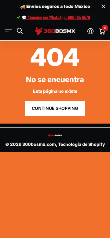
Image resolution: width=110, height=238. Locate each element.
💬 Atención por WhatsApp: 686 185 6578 (56, 17)
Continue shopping (55, 108)
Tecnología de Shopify (81, 144)
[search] (20, 31)
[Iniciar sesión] (90, 31)
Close (103, 6)
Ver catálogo (8, 31)
